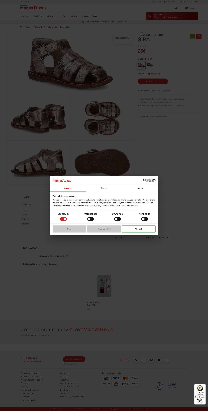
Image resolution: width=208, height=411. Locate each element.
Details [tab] (104, 188)
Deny (69, 229)
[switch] (90, 219)
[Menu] (204, 385)
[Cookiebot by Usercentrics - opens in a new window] (145, 180)
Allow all (138, 229)
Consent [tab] (68, 188)
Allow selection (104, 229)
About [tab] (140, 188)
